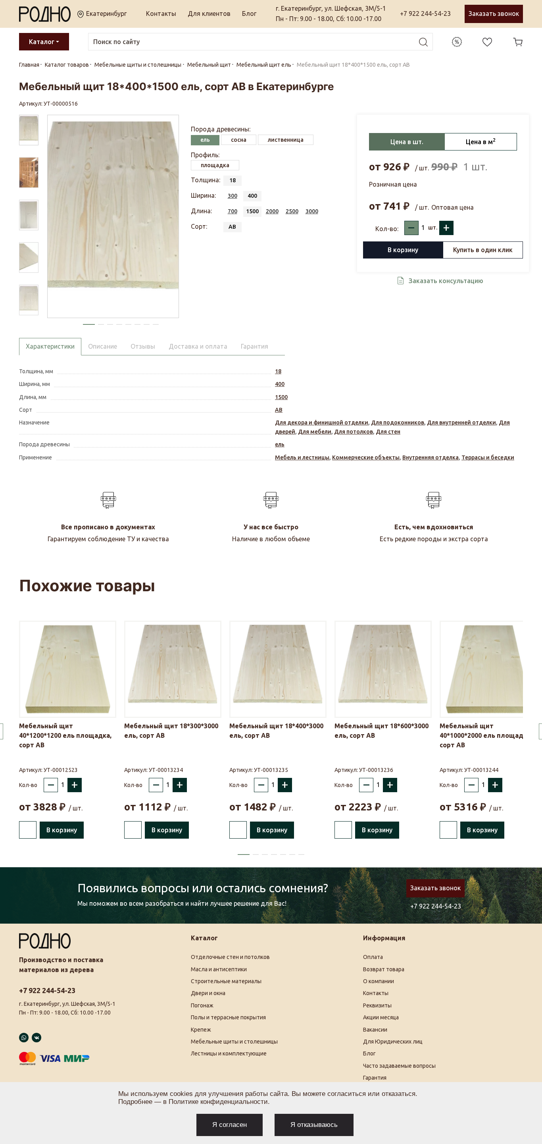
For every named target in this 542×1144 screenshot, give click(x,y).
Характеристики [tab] (50, 346)
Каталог (41, 41)
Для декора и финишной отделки (321, 422)
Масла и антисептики (219, 969)
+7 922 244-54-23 (425, 13)
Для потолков (353, 431)
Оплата (373, 957)
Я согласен (229, 1125)
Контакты (161, 13)
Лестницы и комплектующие (229, 1053)
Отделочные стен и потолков (230, 957)
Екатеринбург (106, 13)
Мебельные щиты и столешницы (234, 1041)
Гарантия (374, 1078)
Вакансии (375, 1029)
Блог (249, 13)
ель (279, 444)
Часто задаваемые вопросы (399, 1066)
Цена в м (481, 141)
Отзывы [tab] (143, 346)
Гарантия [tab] (254, 346)
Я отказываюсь (314, 1125)
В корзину (403, 249)
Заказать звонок (494, 13)
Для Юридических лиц (393, 1041)
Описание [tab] (102, 346)
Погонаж (202, 1005)
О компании (378, 981)
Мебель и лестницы (302, 457)
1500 (281, 397)
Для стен (388, 431)
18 (278, 371)
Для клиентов (209, 13)
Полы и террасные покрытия (228, 1017)
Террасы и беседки (487, 457)
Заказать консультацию (446, 280)
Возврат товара (383, 969)
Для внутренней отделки (461, 422)
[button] (89, 324)
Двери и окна (208, 993)
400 (279, 384)
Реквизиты (377, 1005)
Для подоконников (397, 422)
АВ (279, 410)
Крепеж (201, 1029)
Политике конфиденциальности (218, 1101)
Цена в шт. (406, 141)
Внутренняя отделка (430, 457)
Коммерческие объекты (366, 457)
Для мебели (314, 431)
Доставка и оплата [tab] (198, 346)
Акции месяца (381, 1017)
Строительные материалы (226, 981)
